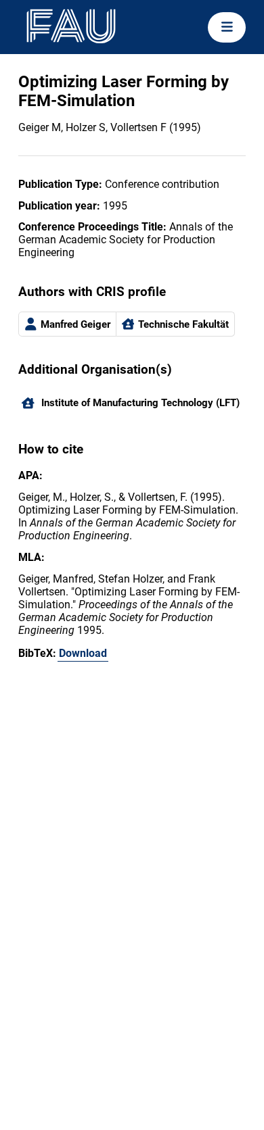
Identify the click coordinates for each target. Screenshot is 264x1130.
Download (83, 653)
